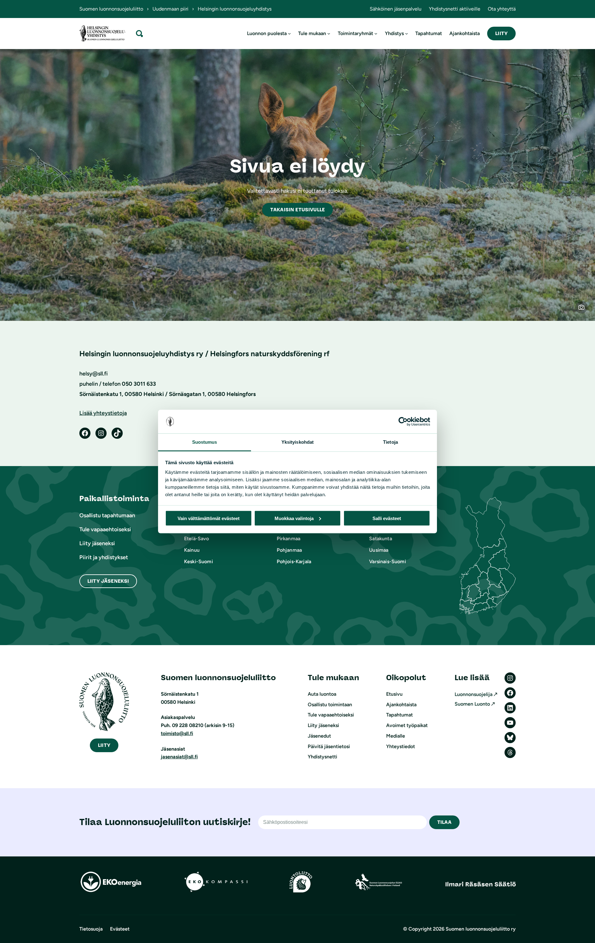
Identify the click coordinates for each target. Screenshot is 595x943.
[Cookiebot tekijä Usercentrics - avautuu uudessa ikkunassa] (403, 421)
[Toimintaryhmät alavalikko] (375, 33)
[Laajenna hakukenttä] (139, 33)
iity (104, 745)
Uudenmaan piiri (170, 9)
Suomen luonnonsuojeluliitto (111, 9)
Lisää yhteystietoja (103, 413)
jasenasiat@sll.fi (179, 757)
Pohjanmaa (289, 550)
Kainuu (192, 550)
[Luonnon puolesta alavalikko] (289, 33)
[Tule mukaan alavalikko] (328, 33)
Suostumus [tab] (204, 442)
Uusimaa (378, 550)
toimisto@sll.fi (177, 733)
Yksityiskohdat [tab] (297, 442)
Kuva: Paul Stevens (585, 311)
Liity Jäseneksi (108, 581)
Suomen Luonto (472, 704)
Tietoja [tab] (390, 442)
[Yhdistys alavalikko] (406, 33)
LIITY (501, 33)
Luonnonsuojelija (473, 694)
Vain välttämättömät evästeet (209, 518)
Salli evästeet (386, 518)
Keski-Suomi (198, 561)
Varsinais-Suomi (387, 561)
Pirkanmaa (288, 538)
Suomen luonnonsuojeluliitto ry (481, 929)
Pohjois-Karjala (294, 561)
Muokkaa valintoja (294, 518)
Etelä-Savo (196, 538)
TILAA (444, 822)
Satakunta (380, 538)
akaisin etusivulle (297, 210)
